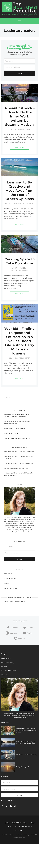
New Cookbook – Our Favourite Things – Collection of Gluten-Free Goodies (17, 416)
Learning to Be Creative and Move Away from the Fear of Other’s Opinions (19, 190)
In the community (10, 578)
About (32, 823)
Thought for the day (25, 204)
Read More (19, 147)
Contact (19, 830)
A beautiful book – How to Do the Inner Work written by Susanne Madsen (19, 116)
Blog (9, 827)
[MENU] (19, 21)
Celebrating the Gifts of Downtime (22, 463)
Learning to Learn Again (27, 451)
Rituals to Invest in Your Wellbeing (15, 428)
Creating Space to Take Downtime (20, 261)
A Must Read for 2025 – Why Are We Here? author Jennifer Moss (26, 743)
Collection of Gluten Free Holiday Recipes (17, 438)
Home (6, 823)
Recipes (6, 583)
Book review (25, 129)
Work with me (19, 823)
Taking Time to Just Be (11, 433)
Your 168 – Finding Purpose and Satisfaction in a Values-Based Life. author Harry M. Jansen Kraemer (19, 341)
